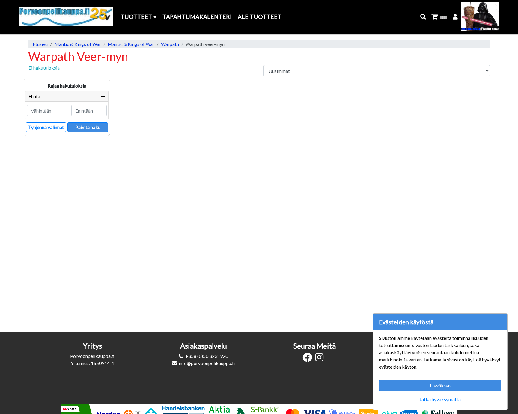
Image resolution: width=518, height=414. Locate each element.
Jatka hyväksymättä (440, 399)
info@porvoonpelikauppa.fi (207, 363)
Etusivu (40, 44)
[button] (423, 17)
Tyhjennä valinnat (46, 127)
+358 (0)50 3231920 (206, 356)
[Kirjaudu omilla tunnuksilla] (455, 17)
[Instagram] (320, 359)
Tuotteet (137, 16)
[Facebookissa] (308, 359)
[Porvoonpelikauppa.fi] (66, 17)
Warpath (170, 44)
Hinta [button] (34, 96)
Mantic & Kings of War (77, 44)
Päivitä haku (87, 127)
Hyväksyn (440, 385)
